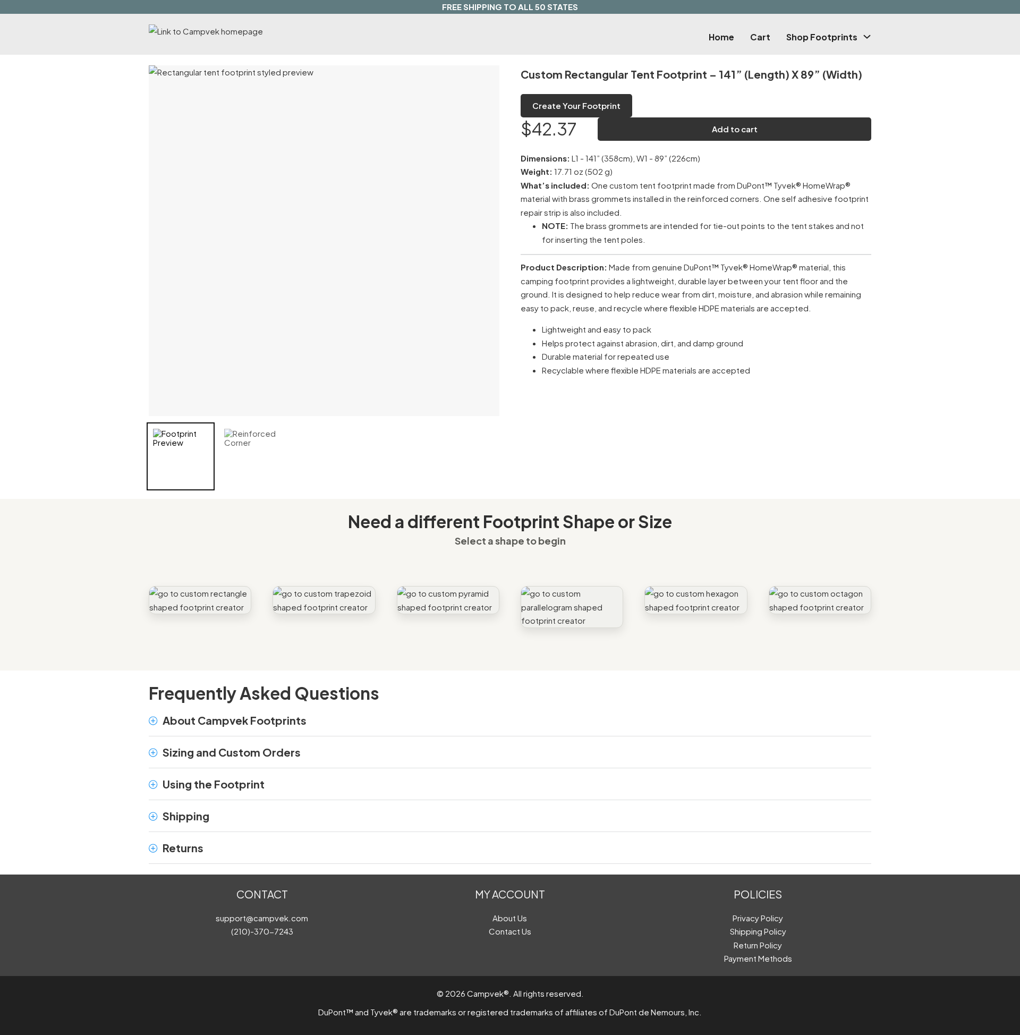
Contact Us (510, 931)
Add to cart (735, 129)
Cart (760, 37)
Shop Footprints (821, 37)
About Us (509, 918)
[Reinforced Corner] (252, 456)
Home (721, 37)
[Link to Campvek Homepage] (257, 31)
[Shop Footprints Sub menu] (867, 36)
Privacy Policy (758, 918)
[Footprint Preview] (180, 456)
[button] (510, 720)
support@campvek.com (262, 918)
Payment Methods (758, 958)
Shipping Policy (758, 931)
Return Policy (758, 945)
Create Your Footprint (576, 105)
